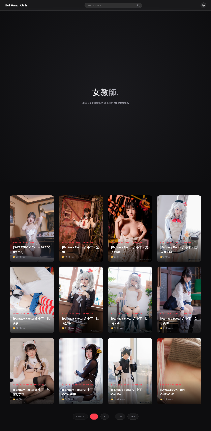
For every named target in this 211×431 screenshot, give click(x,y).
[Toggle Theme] (203, 5)
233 (120, 416)
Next (133, 416)
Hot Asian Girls (16, 5)
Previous (80, 416)
